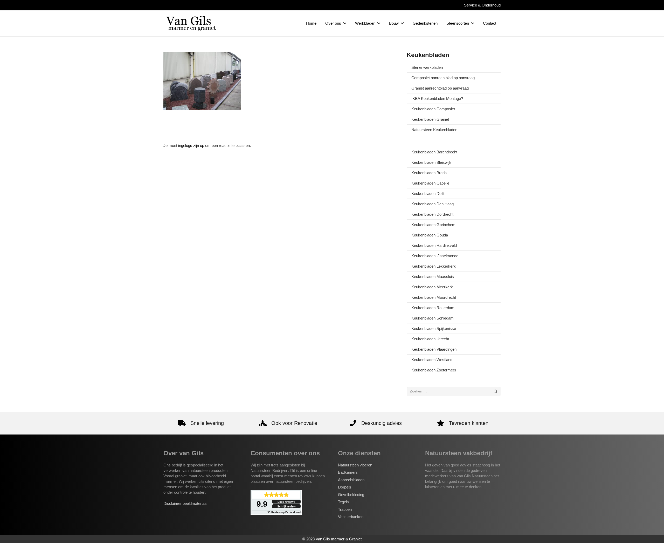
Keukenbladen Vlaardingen (434, 349)
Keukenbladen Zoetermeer (433, 370)
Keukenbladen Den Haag (432, 204)
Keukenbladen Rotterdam (432, 308)
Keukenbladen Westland (431, 359)
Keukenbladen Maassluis (432, 276)
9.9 (262, 504)
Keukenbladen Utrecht (430, 339)
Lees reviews (286, 501)
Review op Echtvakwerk (284, 512)
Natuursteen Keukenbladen (434, 129)
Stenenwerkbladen (427, 67)
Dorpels (344, 487)
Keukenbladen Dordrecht (432, 214)
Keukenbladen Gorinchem (433, 224)
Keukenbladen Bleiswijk (431, 162)
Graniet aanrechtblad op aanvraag (440, 88)
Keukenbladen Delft (427, 193)
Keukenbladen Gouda (429, 235)
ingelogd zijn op (191, 145)
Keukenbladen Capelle (430, 183)
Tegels (343, 502)
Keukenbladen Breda (429, 173)
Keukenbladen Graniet (430, 119)
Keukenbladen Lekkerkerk (433, 266)
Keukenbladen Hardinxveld (434, 245)
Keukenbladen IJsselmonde (434, 256)
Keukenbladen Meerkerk (432, 287)
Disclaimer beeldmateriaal (185, 503)
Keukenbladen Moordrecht (433, 297)
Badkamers (348, 472)
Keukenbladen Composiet (433, 109)
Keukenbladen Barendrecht (434, 152)
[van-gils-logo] (191, 23)
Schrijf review (286, 506)
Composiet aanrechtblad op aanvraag (443, 78)
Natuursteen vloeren (355, 465)
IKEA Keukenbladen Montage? (437, 98)
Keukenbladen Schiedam (432, 318)
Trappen (345, 509)
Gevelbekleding (351, 494)
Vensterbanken (350, 516)
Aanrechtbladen (351, 480)
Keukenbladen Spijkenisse (433, 328)
